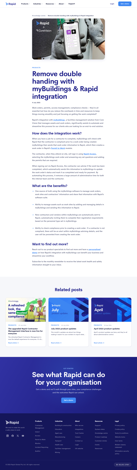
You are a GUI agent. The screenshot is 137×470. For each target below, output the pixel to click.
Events (97, 445)
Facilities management (63, 448)
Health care (59, 445)
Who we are (79, 425)
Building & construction (63, 425)
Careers (77, 437)
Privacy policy (120, 425)
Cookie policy (120, 429)
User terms (119, 441)
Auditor (37, 451)
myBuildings (59, 120)
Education (58, 429)
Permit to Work (58, 148)
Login (112, 4)
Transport (58, 441)
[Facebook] (13, 436)
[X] (18, 436)
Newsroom (98, 448)
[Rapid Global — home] (11, 4)
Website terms (120, 437)
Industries (37, 4)
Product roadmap (101, 437)
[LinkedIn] (7, 436)
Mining (57, 452)
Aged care (58, 433)
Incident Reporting (41, 447)
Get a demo (125, 4)
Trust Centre (79, 433)
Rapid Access (90, 154)
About (61, 4)
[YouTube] (23, 436)
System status (100, 429)
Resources (50, 4)
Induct (37, 432)
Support (71, 4)
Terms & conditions (121, 433)
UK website (79, 448)
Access (37, 436)
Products (24, 4)
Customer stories (101, 441)
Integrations (79, 429)
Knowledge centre (38, 16)
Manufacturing (60, 437)
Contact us (79, 441)
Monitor (38, 443)
